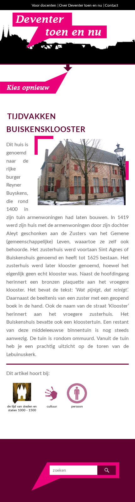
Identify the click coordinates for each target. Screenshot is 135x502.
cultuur (52, 406)
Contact (111, 5)
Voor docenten (44, 5)
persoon (77, 406)
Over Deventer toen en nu (80, 5)
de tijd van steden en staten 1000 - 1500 (22, 408)
